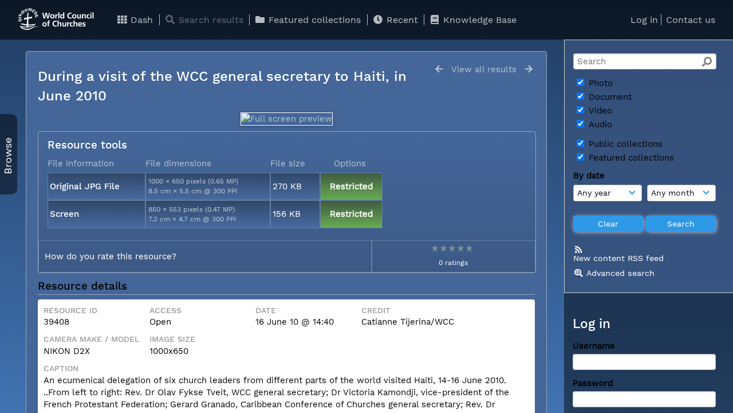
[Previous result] (439, 69)
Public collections (624, 144)
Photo (599, 83)
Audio (599, 124)
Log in (644, 19)
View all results (484, 69)
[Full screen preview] (287, 119)
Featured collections (313, 19)
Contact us (690, 19)
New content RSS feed (618, 258)
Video (599, 111)
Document (609, 97)
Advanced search (620, 273)
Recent (401, 19)
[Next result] (529, 69)
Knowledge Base (478, 19)
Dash (140, 19)
